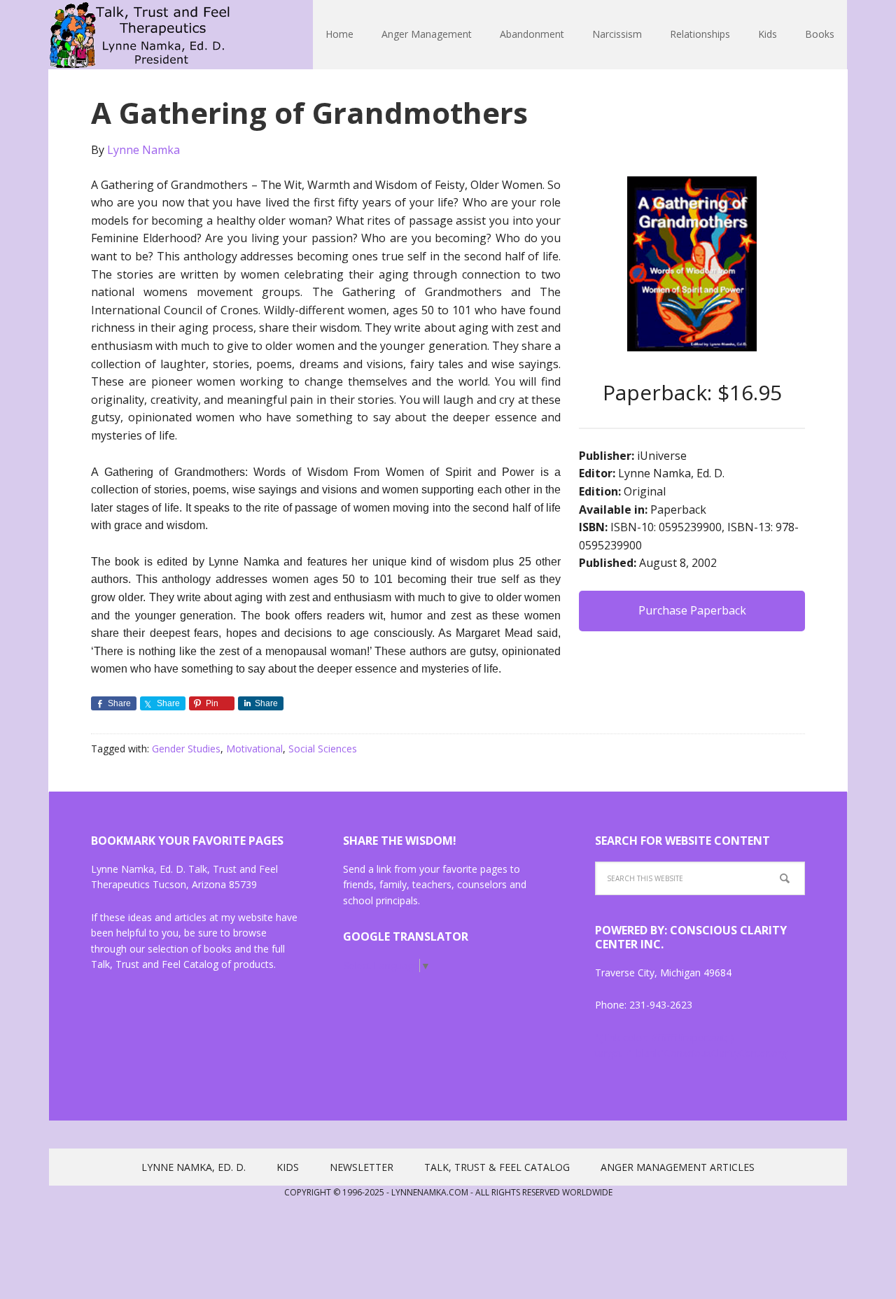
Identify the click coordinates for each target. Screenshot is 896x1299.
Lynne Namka (140, 35)
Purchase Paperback (692, 610)
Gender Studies (186, 748)
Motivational (254, 748)
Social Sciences (322, 748)
